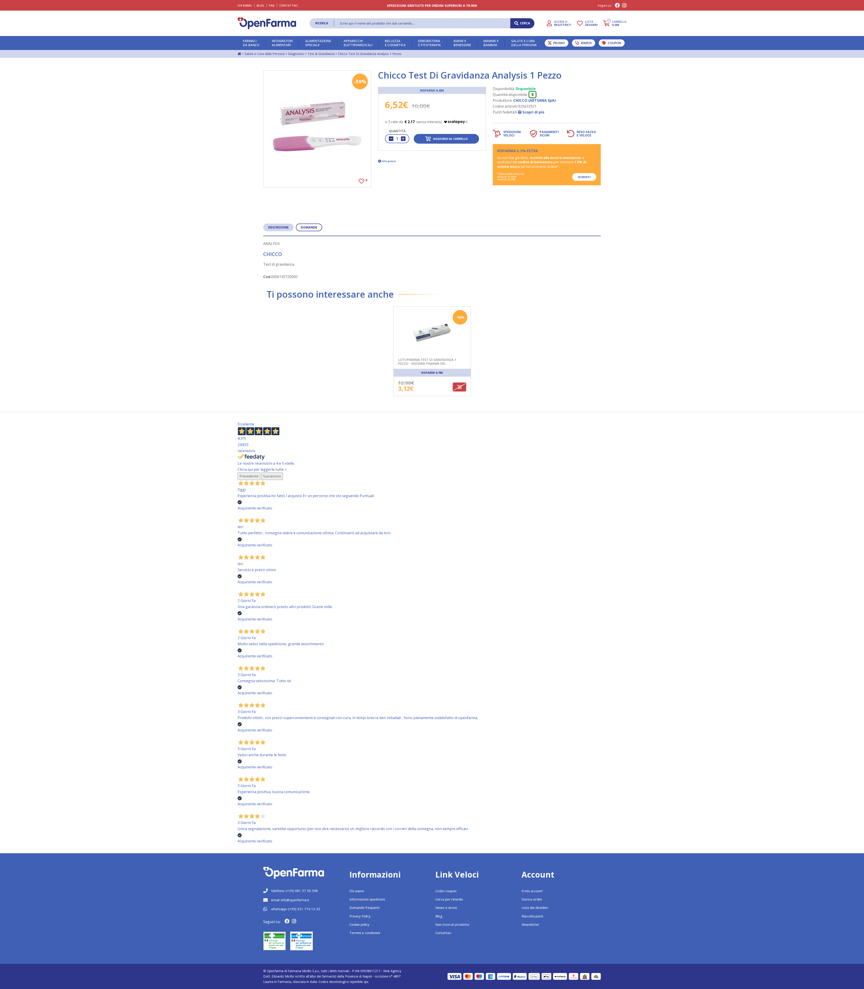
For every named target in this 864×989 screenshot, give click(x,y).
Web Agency (392, 971)
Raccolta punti (532, 916)
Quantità (397, 131)
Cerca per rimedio (449, 899)
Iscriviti (584, 177)
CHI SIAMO (245, 5)
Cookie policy (359, 924)
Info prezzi (389, 161)
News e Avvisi (446, 907)
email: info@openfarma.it (290, 900)
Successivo (272, 476)
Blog (260, 5)
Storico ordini (532, 899)
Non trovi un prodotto (452, 924)
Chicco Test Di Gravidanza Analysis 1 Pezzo (369, 54)
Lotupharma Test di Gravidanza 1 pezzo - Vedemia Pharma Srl (427, 361)
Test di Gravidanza (321, 54)
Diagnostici (296, 54)
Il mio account (532, 891)
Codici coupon (446, 891)
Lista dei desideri (535, 907)
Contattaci (288, 5)
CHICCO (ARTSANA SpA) (534, 100)
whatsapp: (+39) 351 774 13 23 (295, 909)
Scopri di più (533, 112)
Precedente (249, 476)
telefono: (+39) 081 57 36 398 (294, 890)
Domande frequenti (364, 907)
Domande (309, 227)
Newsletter (530, 924)
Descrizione (278, 227)
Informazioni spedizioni (367, 899)
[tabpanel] (432, 354)
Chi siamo (356, 891)
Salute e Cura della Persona (265, 54)
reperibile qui (359, 982)
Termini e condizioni (364, 932)
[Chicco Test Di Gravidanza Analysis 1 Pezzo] (317, 128)
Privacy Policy (360, 916)
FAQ (271, 5)
